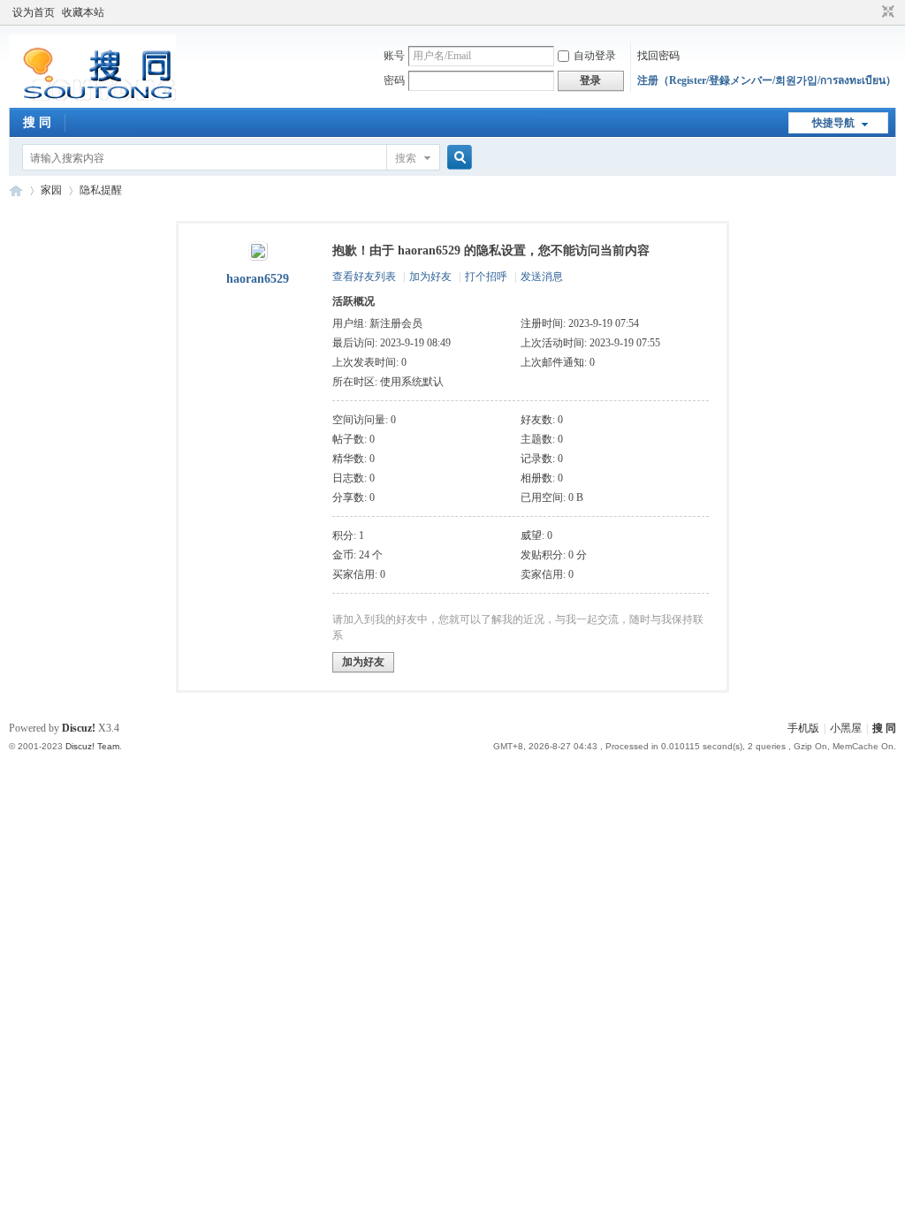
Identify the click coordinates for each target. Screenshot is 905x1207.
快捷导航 (833, 123)
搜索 (405, 158)
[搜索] (457, 158)
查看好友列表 (364, 276)
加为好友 (430, 276)
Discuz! (78, 728)
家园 (51, 190)
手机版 (803, 728)
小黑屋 (846, 728)
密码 (394, 80)
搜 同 (37, 122)
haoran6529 (257, 278)
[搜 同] (92, 97)
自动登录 (595, 55)
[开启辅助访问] (871, 12)
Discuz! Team (92, 746)
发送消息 (542, 276)
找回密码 (658, 55)
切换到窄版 (886, 12)
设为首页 (33, 12)
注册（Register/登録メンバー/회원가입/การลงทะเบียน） (766, 80)
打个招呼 (486, 276)
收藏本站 (83, 12)
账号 (394, 55)
